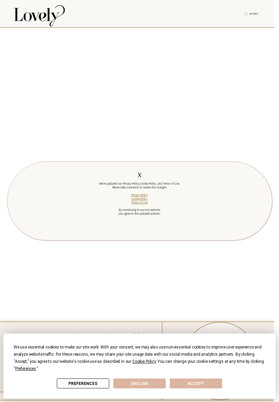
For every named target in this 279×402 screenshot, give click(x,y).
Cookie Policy (139, 198)
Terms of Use (139, 202)
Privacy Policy (139, 195)
